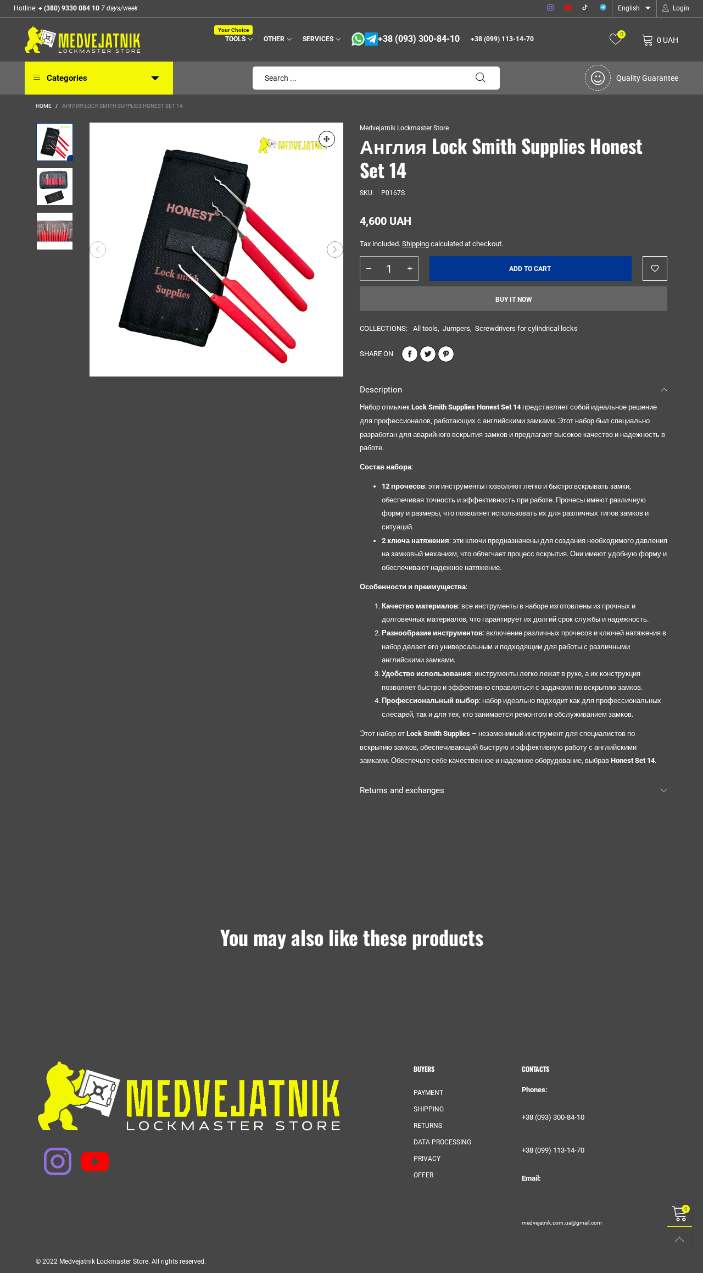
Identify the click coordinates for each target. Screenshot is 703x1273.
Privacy (427, 1159)
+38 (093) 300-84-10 (419, 39)
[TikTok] (585, 8)
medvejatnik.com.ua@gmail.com (562, 1222)
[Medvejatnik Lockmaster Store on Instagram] (50, 1154)
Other (274, 39)
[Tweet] (428, 354)
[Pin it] (446, 354)
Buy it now (513, 299)
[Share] (409, 354)
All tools (425, 328)
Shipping (415, 244)
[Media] (327, 139)
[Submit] (480, 78)
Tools (237, 38)
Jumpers (456, 328)
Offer (423, 1175)
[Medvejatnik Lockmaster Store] (82, 39)
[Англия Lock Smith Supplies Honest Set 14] (216, 250)
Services (318, 39)
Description (381, 390)
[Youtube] (568, 8)
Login (681, 8)
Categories (67, 78)
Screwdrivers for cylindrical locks (526, 328)
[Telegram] (603, 8)
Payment (428, 1093)
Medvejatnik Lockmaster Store (404, 128)
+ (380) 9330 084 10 (68, 8)
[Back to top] (679, 1239)
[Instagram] (550, 8)
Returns (428, 1126)
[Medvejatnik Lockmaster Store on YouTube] (87, 1154)
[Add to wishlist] (655, 268)
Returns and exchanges (402, 790)
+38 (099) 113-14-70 (502, 39)
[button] (98, 249)
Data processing (442, 1142)
